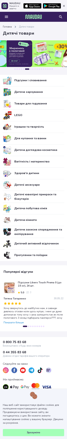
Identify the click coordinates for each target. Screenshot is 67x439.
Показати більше (14, 322)
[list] (6, 370)
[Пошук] (60, 16)
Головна (7, 26)
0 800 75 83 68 (14, 342)
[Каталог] (6, 16)
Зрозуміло (33, 432)
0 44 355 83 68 (14, 352)
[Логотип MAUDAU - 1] (33, 17)
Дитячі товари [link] (26, 26)
